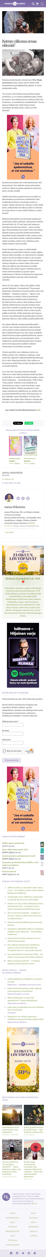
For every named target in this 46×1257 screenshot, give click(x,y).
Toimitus (33, 1236)
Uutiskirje (12, 1227)
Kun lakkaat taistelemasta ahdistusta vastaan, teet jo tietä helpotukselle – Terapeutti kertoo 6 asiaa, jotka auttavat (24, 947)
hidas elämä (8, 483)
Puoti (12, 1236)
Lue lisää (9, 532)
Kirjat (12, 1222)
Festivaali (33, 1218)
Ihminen (7, 479)
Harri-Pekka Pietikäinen (10, 1135)
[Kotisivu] (18, 498)
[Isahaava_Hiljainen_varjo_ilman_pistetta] (23, 655)
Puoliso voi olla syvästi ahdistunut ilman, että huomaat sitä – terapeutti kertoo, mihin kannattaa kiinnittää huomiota (25, 906)
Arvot (33, 1213)
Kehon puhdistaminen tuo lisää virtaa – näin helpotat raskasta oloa (33, 1129)
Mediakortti (33, 1227)
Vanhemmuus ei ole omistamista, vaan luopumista (10, 1129)
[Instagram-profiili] (28, 498)
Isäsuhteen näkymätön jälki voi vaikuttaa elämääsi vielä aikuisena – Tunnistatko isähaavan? (25, 931)
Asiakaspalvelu (12, 1218)
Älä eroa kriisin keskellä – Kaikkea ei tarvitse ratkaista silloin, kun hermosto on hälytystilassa (24, 915)
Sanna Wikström (12, 472)
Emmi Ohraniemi (29, 1135)
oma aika (17, 483)
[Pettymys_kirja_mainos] (23, 147)
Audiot (13, 1213)
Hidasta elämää (15, 3)
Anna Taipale (28, 1179)
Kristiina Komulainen (9, 1177)
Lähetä (29, 423)
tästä (38, 410)
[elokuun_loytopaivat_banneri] (23, 1060)
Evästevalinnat (12, 1245)
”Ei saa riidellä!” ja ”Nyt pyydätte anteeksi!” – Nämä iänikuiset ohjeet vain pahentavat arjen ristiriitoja (11, 1168)
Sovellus (33, 1231)
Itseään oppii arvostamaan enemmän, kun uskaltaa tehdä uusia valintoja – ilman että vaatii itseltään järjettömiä (33, 1169)
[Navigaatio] (42, 3)
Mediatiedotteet (13, 1231)
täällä (34, 1204)
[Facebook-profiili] (23, 498)
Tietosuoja (12, 1240)
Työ (12, 479)
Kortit (33, 1222)
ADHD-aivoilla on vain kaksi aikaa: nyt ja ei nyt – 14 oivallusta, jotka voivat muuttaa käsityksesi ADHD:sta (25, 890)
